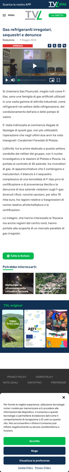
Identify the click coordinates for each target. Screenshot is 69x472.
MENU (9, 15)
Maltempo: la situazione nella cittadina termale (16, 288)
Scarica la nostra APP (17, 4)
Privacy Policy (43, 467)
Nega (34, 450)
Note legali (10, 382)
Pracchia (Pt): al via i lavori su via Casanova (49, 288)
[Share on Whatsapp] (59, 45)
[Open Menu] (4, 15)
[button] (63, 397)
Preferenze (58, 382)
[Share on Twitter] (54, 45)
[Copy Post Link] (64, 45)
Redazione (9, 40)
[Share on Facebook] (49, 45)
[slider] (32, 80)
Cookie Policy (25, 467)
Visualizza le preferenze (34, 460)
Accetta (34, 441)
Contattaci (34, 382)
